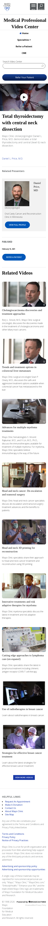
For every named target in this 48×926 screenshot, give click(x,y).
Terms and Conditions (13, 833)
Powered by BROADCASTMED (31, 902)
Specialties (23, 39)
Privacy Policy (8, 837)
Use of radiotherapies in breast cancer (22, 709)
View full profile (17, 225)
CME (24, 53)
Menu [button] (33, 9)
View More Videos (24, 777)
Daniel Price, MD (37, 187)
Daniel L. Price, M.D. (12, 158)
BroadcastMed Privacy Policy (35, 905)
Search (41, 9)
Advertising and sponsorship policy (19, 866)
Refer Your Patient (24, 77)
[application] (24, 97)
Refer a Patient (24, 46)
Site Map (9, 814)
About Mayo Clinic (14, 811)
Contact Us (10, 808)
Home (25, 33)
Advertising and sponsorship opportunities (23, 869)
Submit (42, 65)
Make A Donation (14, 804)
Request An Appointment (17, 801)
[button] (24, 97)
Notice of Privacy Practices (15, 840)
